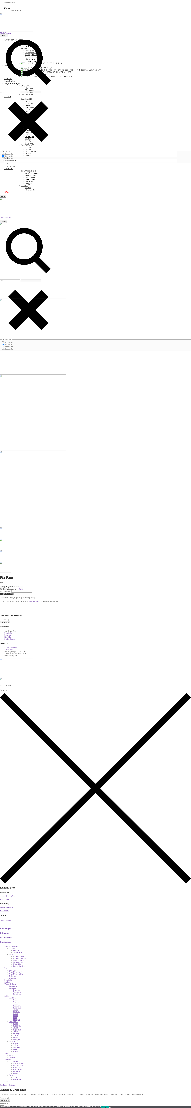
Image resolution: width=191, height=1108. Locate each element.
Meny (4, 35)
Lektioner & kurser (11, 946)
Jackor (15, 1004)
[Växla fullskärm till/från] (3, 1103)
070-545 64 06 (4, 911)
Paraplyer (16, 1071)
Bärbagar (16, 990)
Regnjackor (17, 1008)
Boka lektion (6, 937)
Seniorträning (18, 962)
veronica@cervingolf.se (7, 896)
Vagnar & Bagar (10, 984)
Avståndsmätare (18, 1063)
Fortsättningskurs (19, 966)
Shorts (15, 1016)
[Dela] (5, 1103)
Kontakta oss (6, 942)
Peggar (15, 1073)
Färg (3, 587)
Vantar (15, 1045)
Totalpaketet (17, 952)
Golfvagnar (13, 986)
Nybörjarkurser (18, 956)
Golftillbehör (13, 1061)
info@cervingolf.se (35, 601)
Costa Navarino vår (15, 972)
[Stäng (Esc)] (7, 1103)
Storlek (3, 589)
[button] (95, 605)
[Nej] (110, 1107)
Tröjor (15, 1010)
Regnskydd (17, 1079)
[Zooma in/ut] (1, 1103)
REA (6, 1081)
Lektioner (4, 933)
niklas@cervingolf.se (6, 907)
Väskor (15, 1077)
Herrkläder (12, 1022)
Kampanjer (5, 928)
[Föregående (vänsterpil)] (1, 1105)
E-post (2, 620)
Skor (6, 1053)
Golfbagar (12, 988)
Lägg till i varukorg (7, 594)
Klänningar (17, 1006)
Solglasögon (17, 1047)
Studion (7, 982)
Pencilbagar (17, 994)
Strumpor (16, 1020)
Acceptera (105, 1107)
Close (3, 196)
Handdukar (17, 1067)
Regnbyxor (17, 1002)
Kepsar (15, 1043)
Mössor (15, 1049)
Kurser (11, 954)
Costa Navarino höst (16, 974)
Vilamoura (12, 978)
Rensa (21, 589)
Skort (15, 1018)
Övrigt (11, 1075)
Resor (6, 968)
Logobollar (8, 980)
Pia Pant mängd (5, 591)
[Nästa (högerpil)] (3, 1105)
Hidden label (8, 154)
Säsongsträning (18, 960)
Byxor (15, 1000)
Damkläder (13, 998)
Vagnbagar (17, 992)
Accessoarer (13, 1041)
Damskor (12, 1057)
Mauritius (12, 970)
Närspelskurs (17, 964)
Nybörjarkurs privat (20, 958)
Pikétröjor (16, 1012)
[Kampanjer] (0, 924)
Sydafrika (12, 976)
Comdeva (11, 690)
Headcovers (17, 1069)
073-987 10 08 (4, 899)
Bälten (15, 1051)
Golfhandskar (18, 1065)
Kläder (6, 996)
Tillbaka (3, 221)
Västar (15, 1014)
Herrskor (12, 1055)
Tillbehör (7, 1059)
